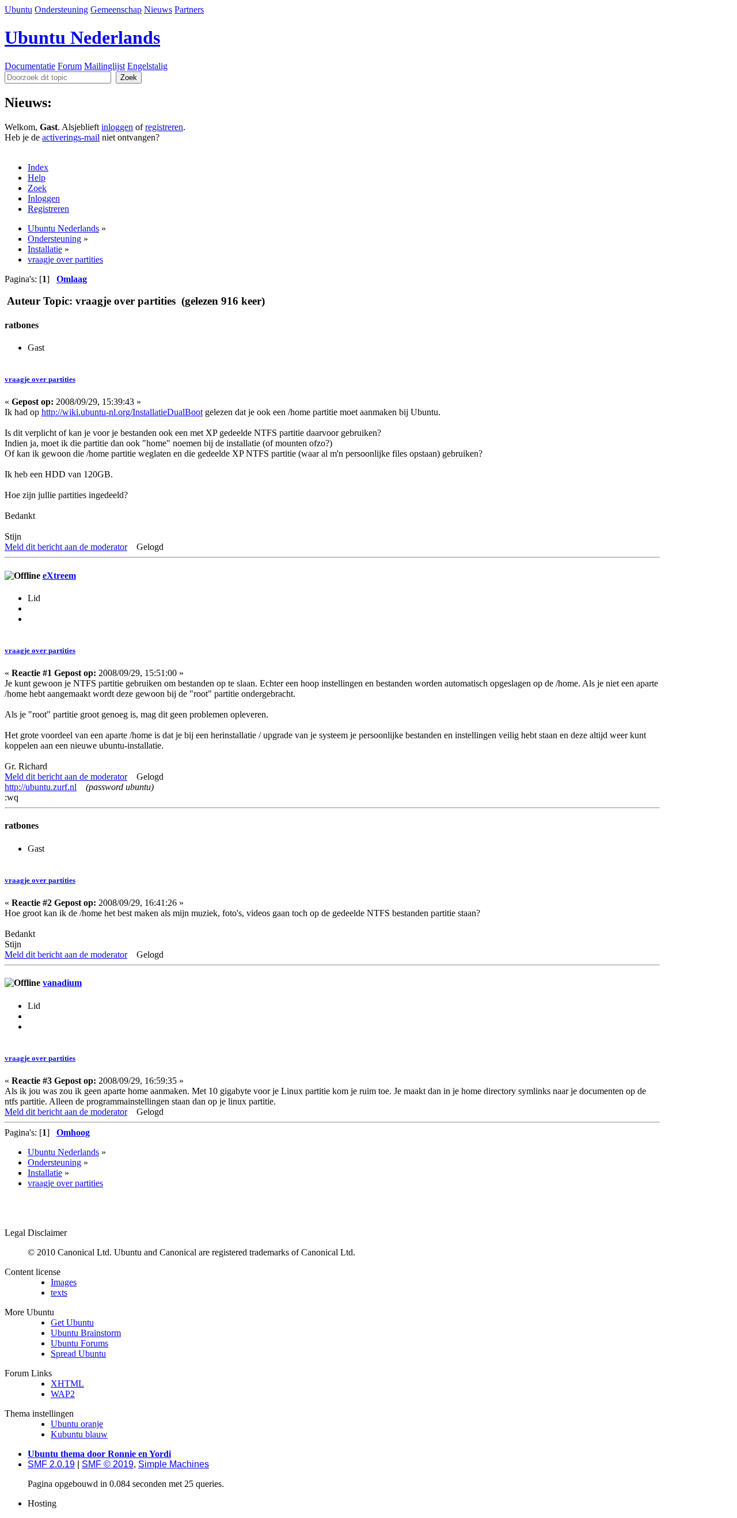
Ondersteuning (61, 9)
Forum (70, 66)
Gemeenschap (116, 9)
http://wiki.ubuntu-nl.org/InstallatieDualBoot (122, 412)
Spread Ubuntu (78, 1353)
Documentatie (30, 66)
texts (59, 1292)
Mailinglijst (104, 66)
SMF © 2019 (108, 1464)
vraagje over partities (40, 379)
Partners (189, 9)
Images (64, 1282)
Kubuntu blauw (79, 1434)
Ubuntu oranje (77, 1424)
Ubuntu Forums (79, 1343)
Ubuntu (18, 9)
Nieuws (158, 9)
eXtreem (59, 575)
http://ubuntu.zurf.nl (41, 787)
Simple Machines (173, 1464)
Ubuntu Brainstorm (86, 1333)
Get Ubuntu (72, 1322)
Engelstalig (147, 66)
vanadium (62, 983)
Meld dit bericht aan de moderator (66, 547)
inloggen (117, 127)
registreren (164, 127)
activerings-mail (71, 137)
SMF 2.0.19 (51, 1464)
